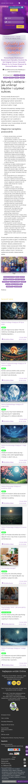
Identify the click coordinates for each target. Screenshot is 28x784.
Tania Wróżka (5, 728)
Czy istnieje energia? (8, 568)
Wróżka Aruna (8, 583)
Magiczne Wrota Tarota (7, 724)
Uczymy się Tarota (6, 612)
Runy (2, 731)
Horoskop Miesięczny (7, 721)
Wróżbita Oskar (8, 339)
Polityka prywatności (7, 744)
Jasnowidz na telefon (7, 729)
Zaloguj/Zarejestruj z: (15, 7)
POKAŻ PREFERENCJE (9, 781)
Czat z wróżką (5, 718)
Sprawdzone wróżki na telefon (14, 690)
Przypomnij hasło (10, 25)
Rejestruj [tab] (14, 12)
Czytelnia (4, 571)
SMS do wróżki (5, 734)
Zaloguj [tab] (14, 10)
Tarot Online (4, 688)
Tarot (25, 688)
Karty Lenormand (13, 688)
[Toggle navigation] (25, 3)
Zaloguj (20, 26)
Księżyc (3, 327)
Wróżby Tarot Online (7, 3)
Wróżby (21, 688)
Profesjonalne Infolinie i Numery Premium (12, 738)
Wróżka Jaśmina (8, 624)
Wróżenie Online (5, 715)
